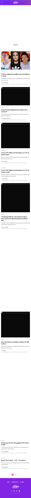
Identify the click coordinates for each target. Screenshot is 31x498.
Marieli (4, 350)
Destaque (3, 71)
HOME (8, 482)
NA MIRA (22, 482)
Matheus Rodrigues (7, 118)
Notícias (3, 457)
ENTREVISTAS (15, 482)
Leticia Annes (5, 451)
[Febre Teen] (15, 3)
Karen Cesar (5, 467)
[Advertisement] (15, 21)
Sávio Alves (5, 161)
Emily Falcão (5, 82)
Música (2, 107)
